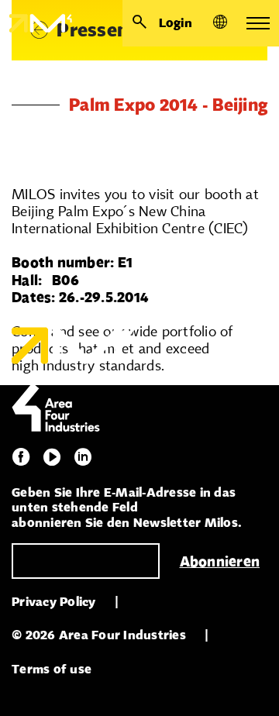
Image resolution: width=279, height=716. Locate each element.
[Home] (36, 23)
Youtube (52, 457)
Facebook (21, 457)
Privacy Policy (54, 601)
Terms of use (51, 669)
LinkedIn (83, 457)
